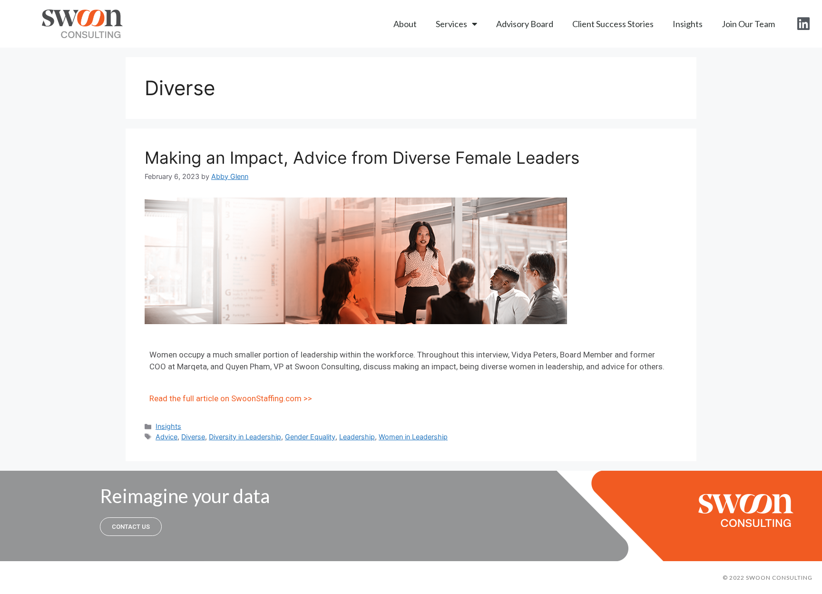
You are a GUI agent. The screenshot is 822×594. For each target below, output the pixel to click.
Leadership (357, 437)
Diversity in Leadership (245, 437)
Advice (166, 437)
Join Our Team (748, 24)
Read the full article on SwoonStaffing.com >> (230, 398)
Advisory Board (524, 24)
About (405, 24)
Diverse (193, 437)
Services (451, 24)
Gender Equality (310, 437)
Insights (688, 24)
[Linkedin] (803, 24)
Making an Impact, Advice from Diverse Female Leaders (362, 158)
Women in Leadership (413, 437)
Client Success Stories (613, 24)
